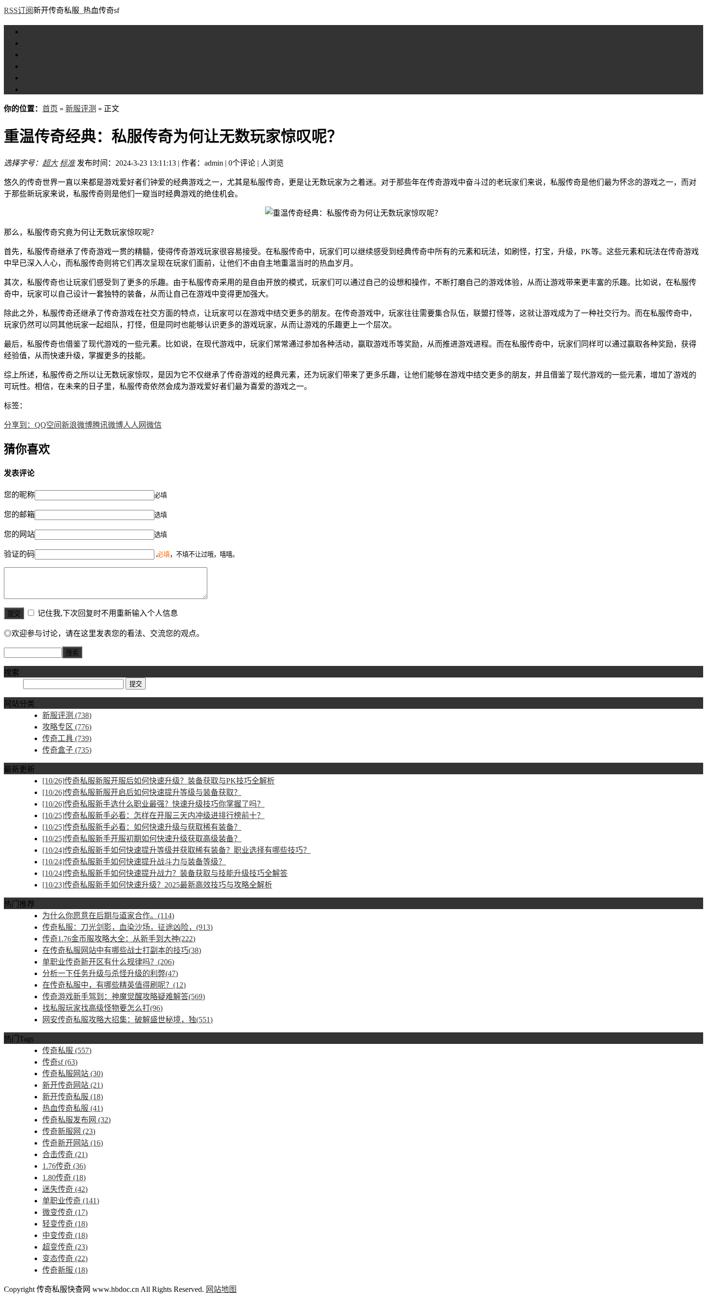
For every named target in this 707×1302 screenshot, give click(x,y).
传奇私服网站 (72, 1073)
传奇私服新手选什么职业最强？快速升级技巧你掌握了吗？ (153, 804)
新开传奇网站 (72, 1085)
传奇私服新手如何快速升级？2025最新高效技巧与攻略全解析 (157, 885)
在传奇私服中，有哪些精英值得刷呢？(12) (114, 985)
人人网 (134, 425)
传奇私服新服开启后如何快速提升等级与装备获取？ (141, 792)
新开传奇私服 (72, 1097)
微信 (154, 425)
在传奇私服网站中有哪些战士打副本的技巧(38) (121, 950)
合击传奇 (65, 1154)
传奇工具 (38, 66)
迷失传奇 (65, 1189)
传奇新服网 (68, 1131)
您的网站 (19, 534)
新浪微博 (77, 425)
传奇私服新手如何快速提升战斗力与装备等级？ (134, 862)
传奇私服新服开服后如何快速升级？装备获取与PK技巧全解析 (158, 781)
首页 (30, 31)
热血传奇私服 (72, 1108)
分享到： (19, 425)
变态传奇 (65, 1258)
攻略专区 (38, 55)
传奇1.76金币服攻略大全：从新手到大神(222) (118, 939)
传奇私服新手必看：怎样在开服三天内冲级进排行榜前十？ (153, 815)
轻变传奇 (65, 1224)
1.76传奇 (64, 1166)
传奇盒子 (38, 78)
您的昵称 (19, 495)
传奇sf (59, 1062)
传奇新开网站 (72, 1143)
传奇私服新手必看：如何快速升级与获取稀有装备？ (141, 827)
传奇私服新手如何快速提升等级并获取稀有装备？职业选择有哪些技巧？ (176, 850)
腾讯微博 (107, 425)
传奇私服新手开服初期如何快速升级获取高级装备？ (141, 838)
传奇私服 (66, 1050)
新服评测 (38, 43)
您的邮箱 (19, 514)
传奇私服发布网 (76, 1120)
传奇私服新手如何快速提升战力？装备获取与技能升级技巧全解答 (165, 873)
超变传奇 (65, 1247)
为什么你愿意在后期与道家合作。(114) (108, 915)
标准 (67, 163)
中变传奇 (65, 1235)
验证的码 (19, 554)
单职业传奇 (70, 1201)
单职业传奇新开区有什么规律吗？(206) (108, 962)
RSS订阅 (18, 10)
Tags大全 (38, 89)
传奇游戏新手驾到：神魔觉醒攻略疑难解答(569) (123, 996)
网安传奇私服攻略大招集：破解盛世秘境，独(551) (127, 1020)
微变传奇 (65, 1212)
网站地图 (221, 1289)
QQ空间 (48, 425)
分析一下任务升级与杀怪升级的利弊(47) (110, 973)
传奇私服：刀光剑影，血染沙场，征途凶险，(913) (127, 927)
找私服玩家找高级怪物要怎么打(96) (102, 1008)
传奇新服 (65, 1270)
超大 (50, 163)
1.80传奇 (64, 1177)
